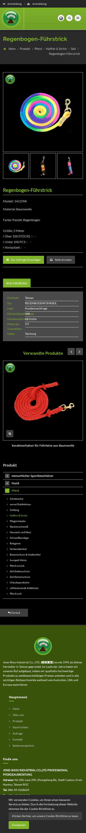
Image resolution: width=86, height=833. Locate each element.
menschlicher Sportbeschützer (32, 476)
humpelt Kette (18, 560)
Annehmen (19, 825)
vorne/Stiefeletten (20, 504)
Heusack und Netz (20, 532)
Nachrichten (20, 727)
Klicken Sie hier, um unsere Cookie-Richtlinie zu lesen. (45, 816)
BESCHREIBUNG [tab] (16, 283)
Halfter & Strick (56, 48)
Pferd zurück (16, 565)
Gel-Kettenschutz (19, 577)
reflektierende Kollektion (24, 588)
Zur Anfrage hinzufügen (25, 259)
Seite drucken (63, 259)
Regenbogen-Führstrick (64, 53)
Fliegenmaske (17, 521)
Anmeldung (14, 4)
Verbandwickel (18, 549)
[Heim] (12, 19)
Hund (15, 483)
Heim (12, 48)
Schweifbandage (19, 538)
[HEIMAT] (43, 646)
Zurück (15, 612)
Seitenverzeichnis (23, 745)
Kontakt (17, 739)
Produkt (25, 48)
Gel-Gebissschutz (19, 571)
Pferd (38, 48)
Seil (73, 48)
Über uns (18, 715)
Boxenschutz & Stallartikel (24, 554)
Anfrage (17, 733)
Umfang (14, 510)
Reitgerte (15, 543)
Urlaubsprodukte (19, 582)
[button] (61, 18)
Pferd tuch (15, 593)
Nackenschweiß (18, 526)
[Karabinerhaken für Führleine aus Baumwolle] (43, 400)
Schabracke (16, 498)
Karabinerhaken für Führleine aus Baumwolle (43, 445)
